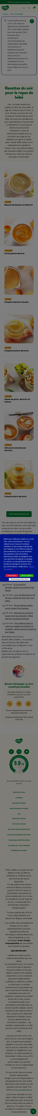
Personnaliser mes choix (19, 579)
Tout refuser (12, 575)
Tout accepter (26, 575)
